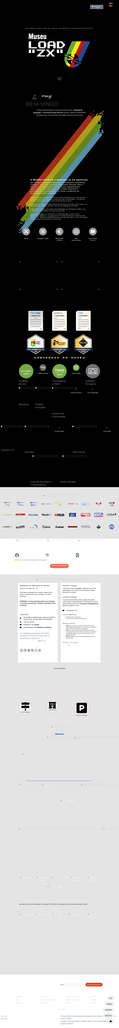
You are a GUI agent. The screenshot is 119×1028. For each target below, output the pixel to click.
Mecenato (44, 996)
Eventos (93, 996)
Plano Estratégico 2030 (48, 1000)
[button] (20, 262)
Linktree (68, 1003)
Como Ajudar (19, 996)
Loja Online (18, 1003)
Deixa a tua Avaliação (59, 565)
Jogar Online (61, 1009)
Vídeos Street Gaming (72, 1000)
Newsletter (94, 1000)
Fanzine (93, 1003)
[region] (39, 262)
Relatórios (44, 1003)
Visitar (17, 1000)
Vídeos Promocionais (72, 996)
